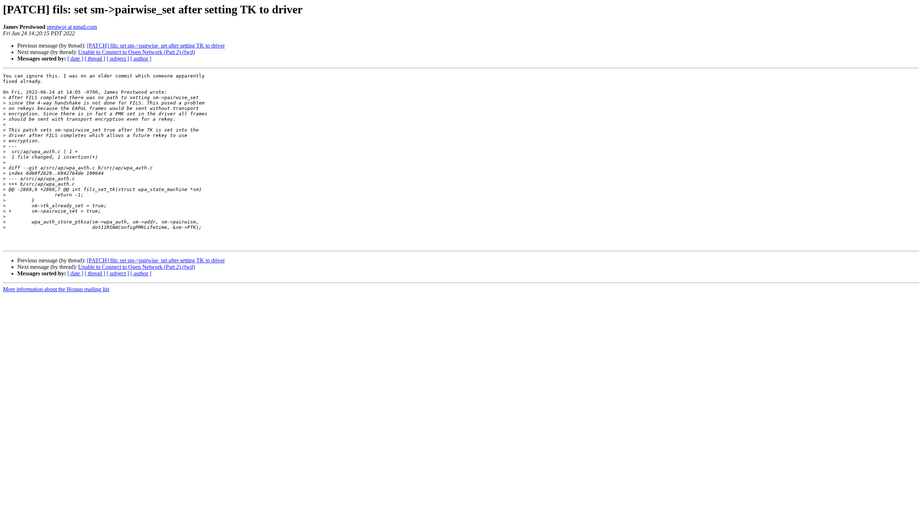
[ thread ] (95, 59)
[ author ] (140, 59)
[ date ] (75, 59)
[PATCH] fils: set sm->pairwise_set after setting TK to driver (156, 46)
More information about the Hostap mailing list (56, 289)
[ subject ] (118, 59)
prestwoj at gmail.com (72, 27)
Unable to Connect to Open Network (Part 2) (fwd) (136, 52)
